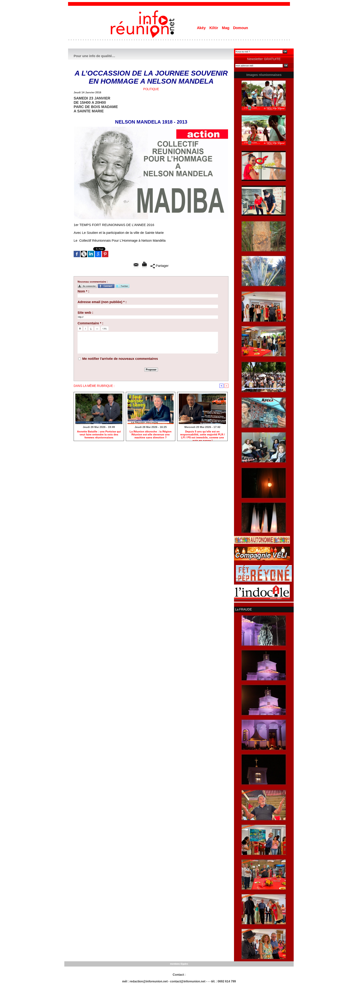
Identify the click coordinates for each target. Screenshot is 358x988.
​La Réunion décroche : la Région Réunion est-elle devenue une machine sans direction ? (151, 434)
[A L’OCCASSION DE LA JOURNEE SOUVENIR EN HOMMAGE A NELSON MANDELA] (151, 128)
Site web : (85, 312)
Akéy (202, 28)
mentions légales (179, 964)
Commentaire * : (90, 323)
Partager (162, 266)
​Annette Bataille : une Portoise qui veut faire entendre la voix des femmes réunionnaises (99, 434)
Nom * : (83, 291)
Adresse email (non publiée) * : (102, 302)
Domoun (240, 28)
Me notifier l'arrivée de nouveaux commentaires (120, 359)
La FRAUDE (243, 609)
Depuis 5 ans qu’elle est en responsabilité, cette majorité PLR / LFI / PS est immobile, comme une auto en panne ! (202, 434)
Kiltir (214, 28)
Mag (226, 28)
